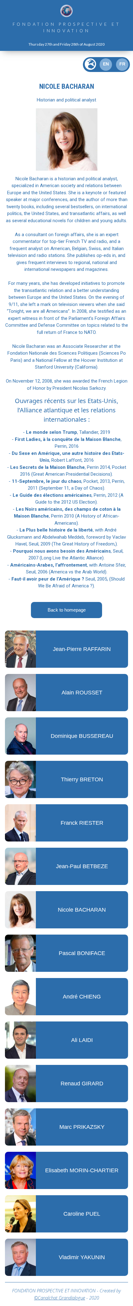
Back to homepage (67, 610)
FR (122, 64)
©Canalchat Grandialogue (59, 1298)
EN (106, 64)
